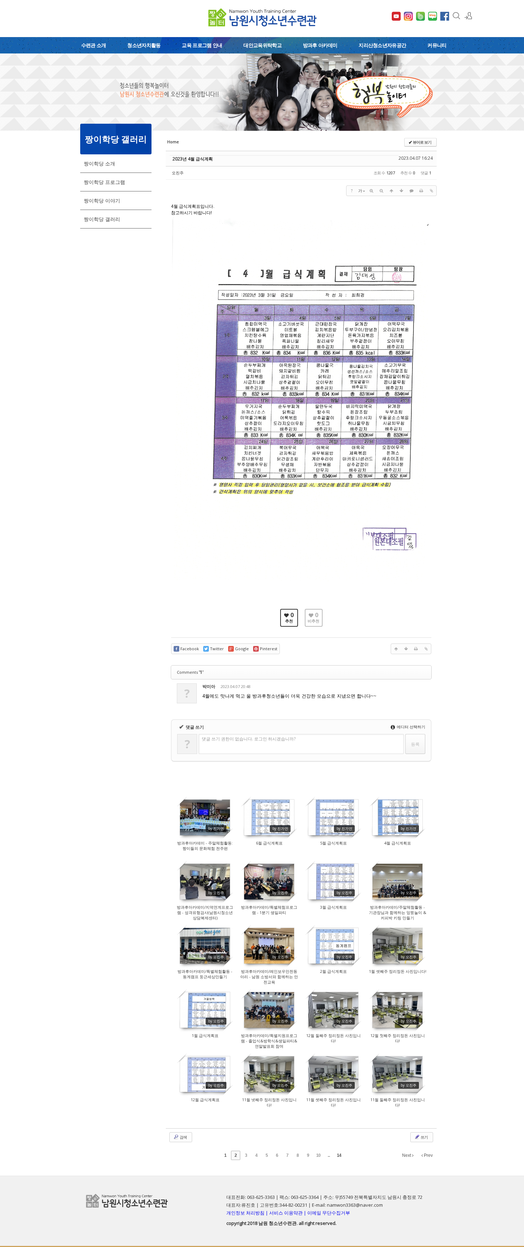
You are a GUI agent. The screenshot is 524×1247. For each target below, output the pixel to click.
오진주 (178, 172)
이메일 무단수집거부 (328, 1213)
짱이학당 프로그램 (104, 182)
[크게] (371, 191)
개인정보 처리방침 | (247, 1213)
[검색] (456, 16)
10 (318, 1155)
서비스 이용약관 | (288, 1213)
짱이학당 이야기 (102, 200)
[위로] (391, 191)
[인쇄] (421, 191)
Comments (190, 672)
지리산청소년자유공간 (382, 45)
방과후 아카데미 (320, 45)
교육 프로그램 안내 (202, 45)
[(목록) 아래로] (401, 191)
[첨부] (431, 191)
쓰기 (424, 1137)
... (329, 1155)
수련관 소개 (93, 45)
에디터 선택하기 (410, 726)
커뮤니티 (436, 45)
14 (339, 1155)
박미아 (208, 686)
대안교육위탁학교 (262, 45)
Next (407, 1155)
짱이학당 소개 (99, 163)
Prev (428, 1155)
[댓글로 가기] (411, 191)
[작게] (381, 191)
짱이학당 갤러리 (102, 219)
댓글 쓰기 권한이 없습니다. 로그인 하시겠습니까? (249, 739)
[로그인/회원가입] (468, 16)
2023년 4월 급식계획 (193, 159)
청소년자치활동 (143, 45)
